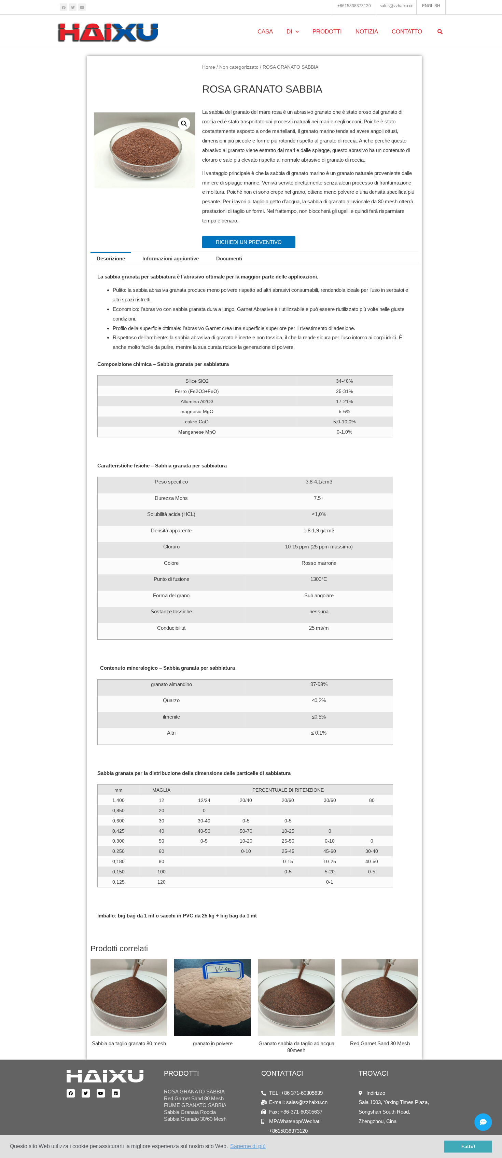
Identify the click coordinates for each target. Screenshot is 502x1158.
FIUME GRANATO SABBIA (195, 1105)
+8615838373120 (354, 5)
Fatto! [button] (468, 1146)
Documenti (229, 258)
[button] (248, 242)
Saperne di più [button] (248, 1146)
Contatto (407, 31)
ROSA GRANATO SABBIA (194, 1091)
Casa (265, 31)
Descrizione (111, 258)
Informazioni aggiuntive (170, 258)
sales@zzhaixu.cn (397, 5)
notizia (366, 31)
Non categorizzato (239, 67)
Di (289, 31)
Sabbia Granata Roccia (190, 1112)
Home (208, 67)
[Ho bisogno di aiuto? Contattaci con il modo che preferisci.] (483, 1122)
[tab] (110, 258)
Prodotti (327, 31)
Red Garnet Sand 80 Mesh (194, 1098)
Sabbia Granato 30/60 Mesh (195, 1119)
